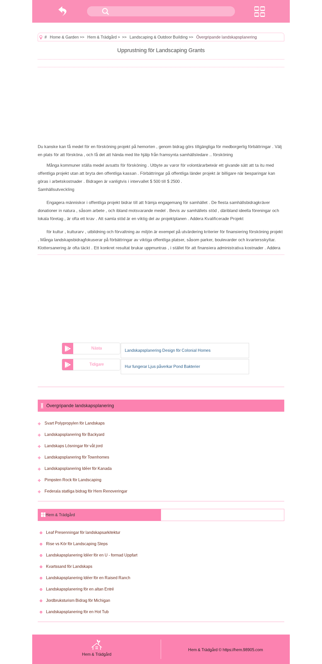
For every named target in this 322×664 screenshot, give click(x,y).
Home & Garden (64, 37)
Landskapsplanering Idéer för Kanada (78, 468)
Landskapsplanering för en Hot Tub (77, 612)
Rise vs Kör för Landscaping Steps (77, 544)
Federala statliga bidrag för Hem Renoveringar (86, 491)
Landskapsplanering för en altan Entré (80, 589)
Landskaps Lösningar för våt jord (74, 446)
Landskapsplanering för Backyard (74, 434)
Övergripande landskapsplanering (226, 37)
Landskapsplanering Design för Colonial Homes (168, 350)
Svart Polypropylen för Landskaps (75, 423)
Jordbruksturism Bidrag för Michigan (78, 600)
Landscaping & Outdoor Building (159, 37)
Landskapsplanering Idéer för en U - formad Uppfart (91, 555)
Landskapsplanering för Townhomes (77, 457)
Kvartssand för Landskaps (69, 566)
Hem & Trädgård (102, 37)
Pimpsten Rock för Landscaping (73, 480)
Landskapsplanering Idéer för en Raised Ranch (88, 578)
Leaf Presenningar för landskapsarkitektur (83, 532)
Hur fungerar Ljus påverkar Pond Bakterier (162, 366)
